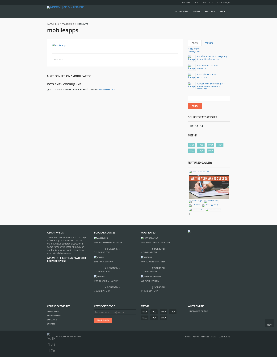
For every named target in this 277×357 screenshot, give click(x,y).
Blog (213, 336)
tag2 (201, 145)
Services (205, 336)
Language (52, 319)
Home (187, 336)
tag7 (210, 150)
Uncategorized (194, 51)
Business (51, 324)
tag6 (201, 150)
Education (201, 68)
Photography (54, 315)
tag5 (191, 150)
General (200, 59)
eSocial (200, 86)
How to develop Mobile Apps (108, 242)
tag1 (191, 145)
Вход (211, 2)
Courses (186, 2)
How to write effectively (106, 281)
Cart (204, 2)
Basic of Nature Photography (155, 242)
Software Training (150, 281)
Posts (194, 43)
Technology (214, 59)
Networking (215, 86)
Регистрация (223, 2)
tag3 (210, 145)
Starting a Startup (103, 261)
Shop (195, 2)
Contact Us (224, 336)
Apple (199, 77)
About (196, 336)
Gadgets (206, 77)
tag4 (220, 145)
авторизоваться (106, 89)
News (206, 59)
